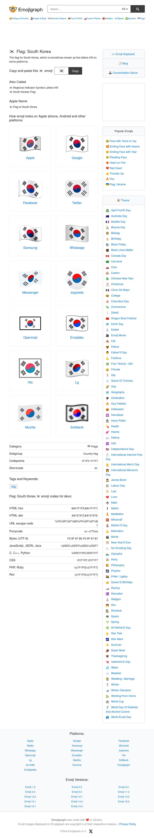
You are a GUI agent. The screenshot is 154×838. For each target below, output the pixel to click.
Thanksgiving (116, 656)
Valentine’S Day (118, 661)
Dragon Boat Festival (121, 318)
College (113, 295)
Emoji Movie (116, 335)
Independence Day (120, 449)
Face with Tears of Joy (121, 141)
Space (112, 616)
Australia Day (116, 216)
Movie (112, 536)
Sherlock (114, 610)
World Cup (115, 701)
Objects (119, 18)
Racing (113, 588)
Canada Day (116, 255)
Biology (113, 233)
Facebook (30, 202)
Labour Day (115, 485)
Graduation (115, 398)
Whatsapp (77, 247)
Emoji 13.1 (30, 801)
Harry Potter (116, 420)
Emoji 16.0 (77, 806)
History (113, 437)
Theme (123, 200)
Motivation (114, 531)
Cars (111, 267)
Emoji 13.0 (123, 796)
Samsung (30, 247)
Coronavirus (116, 307)
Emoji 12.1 (77, 796)
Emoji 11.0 (123, 791)
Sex (111, 605)
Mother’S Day (117, 525)
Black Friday (116, 244)
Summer (113, 644)
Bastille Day (115, 221)
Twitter (77, 202)
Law (111, 491)
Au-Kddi (30, 765)
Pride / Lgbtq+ (117, 576)
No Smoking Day (118, 548)
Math (111, 502)
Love (111, 497)
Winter (112, 684)
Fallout (112, 346)
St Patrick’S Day (118, 627)
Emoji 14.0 (77, 801)
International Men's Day (122, 464)
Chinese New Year (119, 278)
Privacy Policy (127, 824)
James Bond (116, 480)
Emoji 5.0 (77, 791)
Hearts (112, 432)
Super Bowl (115, 650)
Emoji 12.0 (30, 796)
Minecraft (114, 519)
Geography (115, 392)
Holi (111, 443)
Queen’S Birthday (119, 582)
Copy (75, 70)
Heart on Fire (116, 162)
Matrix (112, 508)
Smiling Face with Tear (121, 152)
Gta (111, 375)
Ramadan (114, 593)
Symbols (130, 18)
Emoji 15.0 (123, 801)
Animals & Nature (57, 18)
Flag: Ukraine (116, 184)
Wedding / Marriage (120, 678)
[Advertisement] (77, 36)
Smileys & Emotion (19, 18)
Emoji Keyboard (124, 54)
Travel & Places (92, 18)
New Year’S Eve (118, 542)
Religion (113, 599)
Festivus (113, 358)
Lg (77, 382)
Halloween (115, 409)
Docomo (77, 765)
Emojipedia (30, 769)
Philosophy (115, 565)
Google (77, 157)
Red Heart (114, 168)
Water (112, 667)
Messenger (30, 292)
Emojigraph (30, 9)
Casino (113, 273)
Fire (110, 179)
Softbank (76, 427)
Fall (110, 341)
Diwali (112, 312)
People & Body (38, 18)
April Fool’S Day (118, 210)
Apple (30, 157)
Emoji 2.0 (77, 787)
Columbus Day (117, 301)
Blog (124, 63)
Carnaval (114, 261)
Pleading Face (116, 157)
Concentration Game (124, 72)
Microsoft (124, 745)
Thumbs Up (115, 173)
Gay (111, 386)
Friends (113, 369)
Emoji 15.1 (30, 806)
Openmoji (30, 337)
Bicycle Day (115, 227)
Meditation (115, 514)
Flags (141, 18)
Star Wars (114, 639)
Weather (113, 673)
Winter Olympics (118, 690)
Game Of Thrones (119, 380)
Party (111, 559)
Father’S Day (116, 352)
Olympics (114, 553)
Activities (107, 18)
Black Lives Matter (119, 250)
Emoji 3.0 (124, 787)
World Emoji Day (118, 717)
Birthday (113, 238)
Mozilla (30, 427)
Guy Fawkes (116, 403)
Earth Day (114, 324)
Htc (30, 382)
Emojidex (77, 337)
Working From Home (121, 696)
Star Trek (114, 633)
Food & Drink (75, 18)
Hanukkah (114, 415)
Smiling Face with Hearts (123, 146)
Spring (112, 622)
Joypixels (77, 292)
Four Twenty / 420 (119, 363)
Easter (112, 329)
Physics (113, 570)
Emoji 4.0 (30, 791)
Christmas (114, 284)
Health (112, 426)
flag (13, 486)
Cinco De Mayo (118, 290)
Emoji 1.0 (30, 787)
